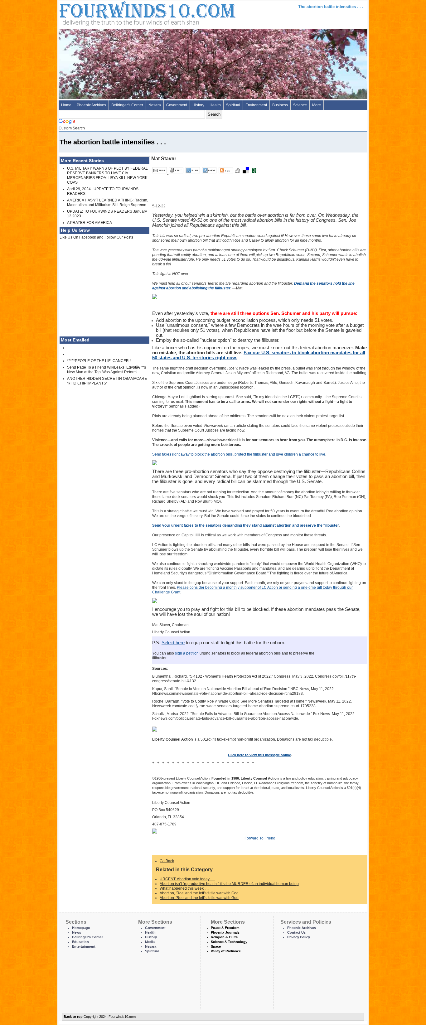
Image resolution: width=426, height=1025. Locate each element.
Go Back (167, 861)
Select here (173, 642)
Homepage (81, 928)
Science (300, 105)
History (198, 105)
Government (176, 105)
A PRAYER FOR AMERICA (89, 222)
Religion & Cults (224, 937)
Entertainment (83, 946)
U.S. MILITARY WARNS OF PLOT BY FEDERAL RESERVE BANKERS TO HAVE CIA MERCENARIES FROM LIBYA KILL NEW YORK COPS (107, 175)
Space (216, 946)
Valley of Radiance (226, 951)
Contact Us (296, 932)
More (316, 105)
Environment (256, 105)
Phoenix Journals (225, 932)
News (76, 932)
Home (66, 105)
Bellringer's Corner (127, 105)
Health (215, 105)
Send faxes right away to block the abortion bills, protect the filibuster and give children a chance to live (238, 454)
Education (80, 942)
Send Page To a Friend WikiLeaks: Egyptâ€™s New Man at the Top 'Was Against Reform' (106, 369)
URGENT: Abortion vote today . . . (187, 879)
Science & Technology (229, 942)
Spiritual (233, 105)
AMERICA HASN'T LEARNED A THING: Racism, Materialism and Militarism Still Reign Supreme (107, 202)
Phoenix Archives (91, 105)
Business (280, 105)
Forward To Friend (259, 838)
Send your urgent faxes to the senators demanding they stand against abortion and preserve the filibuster (245, 525)
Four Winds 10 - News (121, 12)
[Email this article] (160, 173)
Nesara (154, 105)
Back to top (73, 1016)
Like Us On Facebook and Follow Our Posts (96, 237)
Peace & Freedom (225, 928)
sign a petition (187, 653)
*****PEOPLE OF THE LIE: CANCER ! (99, 361)
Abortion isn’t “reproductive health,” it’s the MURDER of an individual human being (229, 884)
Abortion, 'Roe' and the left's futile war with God (199, 893)
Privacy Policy (298, 937)
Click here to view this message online (259, 755)
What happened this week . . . (184, 888)
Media (150, 942)
